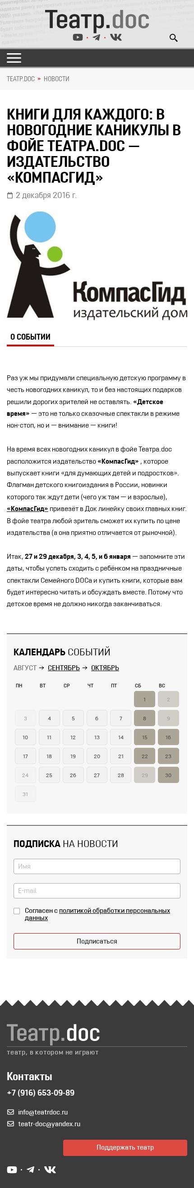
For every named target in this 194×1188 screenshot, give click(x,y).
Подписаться (97, 941)
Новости (56, 79)
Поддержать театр (125, 1147)
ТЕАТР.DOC (21, 79)
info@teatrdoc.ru (43, 1112)
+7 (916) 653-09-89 (40, 1094)
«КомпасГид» (27, 509)
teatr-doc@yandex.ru (49, 1124)
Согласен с (97, 914)
